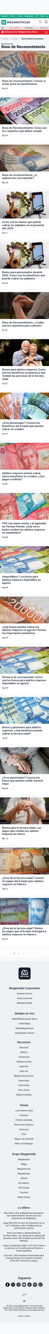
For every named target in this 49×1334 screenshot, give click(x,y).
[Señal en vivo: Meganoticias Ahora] (24, 35)
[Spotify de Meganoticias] (35, 1285)
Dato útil (24, 1071)
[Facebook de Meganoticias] (7, 1285)
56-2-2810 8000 (11, 1310)
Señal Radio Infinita (24, 1033)
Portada (4, 39)
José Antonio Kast (24, 1110)
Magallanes (29, 16)
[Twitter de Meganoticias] (13, 1285)
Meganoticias (24, 1168)
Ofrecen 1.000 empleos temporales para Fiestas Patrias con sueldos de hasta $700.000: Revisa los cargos (24, 1258)
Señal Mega (24, 1023)
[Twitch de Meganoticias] (40, 1285)
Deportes (23, 1066)
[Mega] (24, 1300)
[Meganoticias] (24, 973)
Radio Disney (24, 1197)
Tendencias (24, 1057)
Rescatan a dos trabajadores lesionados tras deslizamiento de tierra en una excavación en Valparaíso (24, 1216)
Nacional (24, 1047)
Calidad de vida (23, 1061)
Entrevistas (23, 1085)
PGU (24, 1134)
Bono (43, 16)
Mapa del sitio (38, 1310)
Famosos (23, 1129)
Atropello (4, 16)
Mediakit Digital (24, 1003)
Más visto (44, 28)
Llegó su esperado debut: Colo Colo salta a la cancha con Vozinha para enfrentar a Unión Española (24, 1248)
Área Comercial (24, 998)
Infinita (23, 1178)
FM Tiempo (23, 1187)
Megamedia (24, 1159)
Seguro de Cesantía (23, 1138)
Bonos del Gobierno (24, 1124)
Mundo (24, 1052)
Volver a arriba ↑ (24, 1316)
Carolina (24, 1192)
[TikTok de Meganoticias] (29, 1285)
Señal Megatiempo (24, 1028)
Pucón (12, 16)
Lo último (16, 28)
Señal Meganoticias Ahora (24, 1018)
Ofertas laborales (23, 1120)
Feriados (24, 1115)
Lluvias (19, 16)
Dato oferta (24, 1090)
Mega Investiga (23, 1094)
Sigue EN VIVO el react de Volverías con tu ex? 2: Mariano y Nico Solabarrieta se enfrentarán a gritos (24, 1225)
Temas (15, 39)
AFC (37, 16)
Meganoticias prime (24, 1075)
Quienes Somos (24, 993)
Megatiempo (24, 1173)
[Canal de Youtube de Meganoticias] (24, 1285)
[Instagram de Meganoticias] (18, 1285)
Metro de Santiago (24, 1143)
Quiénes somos (25, 1310)
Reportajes (24, 1080)
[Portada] (2, 29)
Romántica (24, 1183)
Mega (24, 1164)
